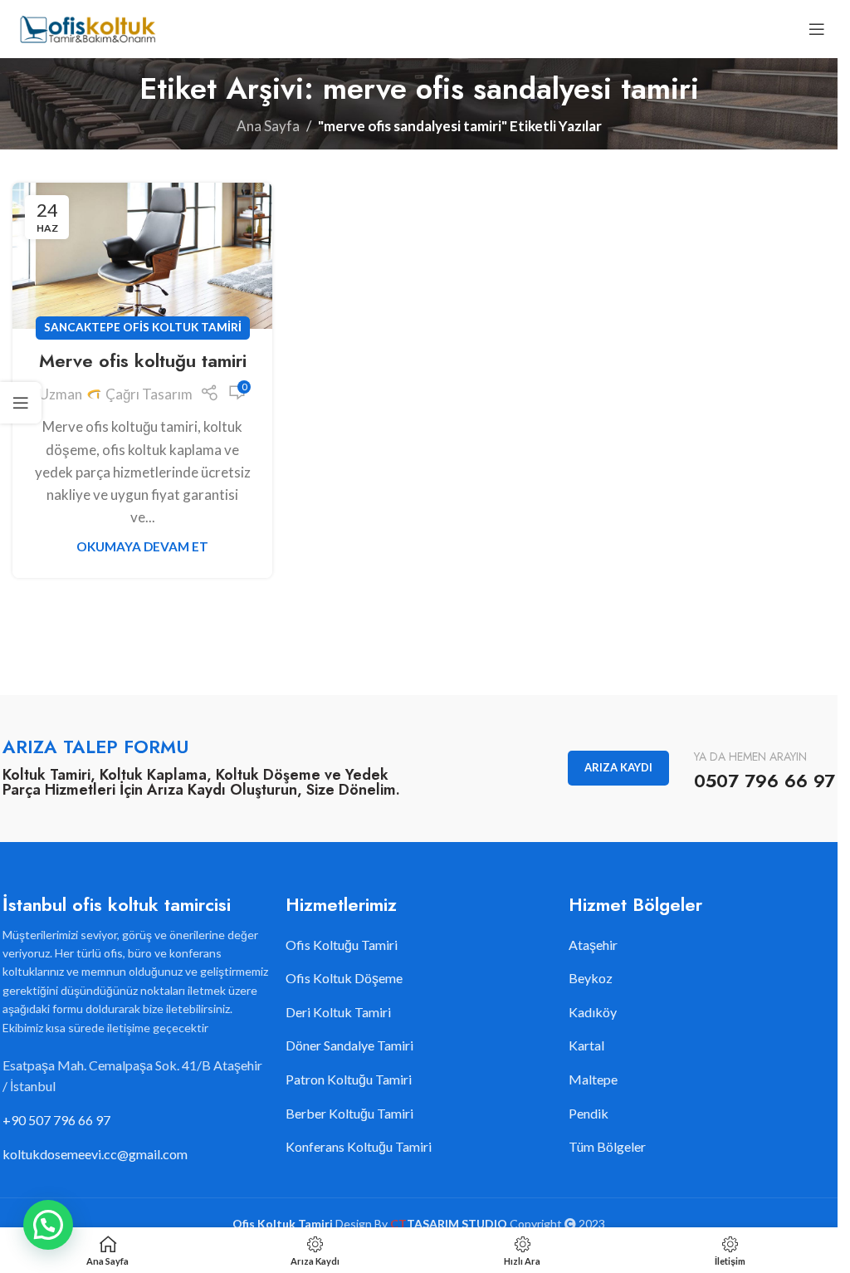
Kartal (586, 1045)
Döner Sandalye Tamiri (349, 1045)
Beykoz (591, 978)
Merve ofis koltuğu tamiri (143, 360)
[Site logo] (86, 27)
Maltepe (593, 1079)
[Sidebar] (21, 403)
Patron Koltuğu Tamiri (349, 1079)
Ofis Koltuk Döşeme (344, 978)
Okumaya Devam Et (142, 546)
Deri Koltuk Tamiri (338, 1012)
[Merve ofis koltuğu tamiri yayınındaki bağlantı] (142, 256)
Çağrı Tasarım (149, 394)
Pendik (588, 1113)
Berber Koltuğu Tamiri (349, 1113)
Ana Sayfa (268, 126)
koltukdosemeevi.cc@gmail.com (95, 1154)
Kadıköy (593, 1012)
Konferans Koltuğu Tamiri (359, 1146)
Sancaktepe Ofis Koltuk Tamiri (143, 327)
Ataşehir (593, 944)
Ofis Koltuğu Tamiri (342, 944)
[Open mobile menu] (816, 29)
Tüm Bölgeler (607, 1146)
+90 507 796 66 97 (56, 1120)
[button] (48, 1225)
